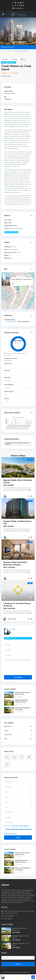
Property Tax (8, 363)
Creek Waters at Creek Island (21, 279)
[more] (29, 490)
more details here (23, 321)
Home (3, 51)
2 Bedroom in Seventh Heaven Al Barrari (17, 604)
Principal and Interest (10, 358)
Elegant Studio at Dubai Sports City (17, 522)
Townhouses (8, 735)
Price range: (7, 826)
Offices (6, 730)
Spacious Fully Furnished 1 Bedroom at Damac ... (15, 563)
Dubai (4, 76)
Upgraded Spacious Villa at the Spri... (21, 701)
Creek (9, 76)
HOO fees (7, 370)
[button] (3, 31)
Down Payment (8, 384)
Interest (6, 398)
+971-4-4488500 (19, 5)
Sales (3, 62)
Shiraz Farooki (11, 619)
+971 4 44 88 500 (9, 916)
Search (18, 837)
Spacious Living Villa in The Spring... (22, 708)
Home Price (7, 377)
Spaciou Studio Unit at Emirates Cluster (17, 481)
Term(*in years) (8, 391)
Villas (5, 739)
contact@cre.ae (8, 919)
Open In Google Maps (11, 232)
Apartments (9, 51)
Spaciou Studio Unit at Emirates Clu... (22, 693)
